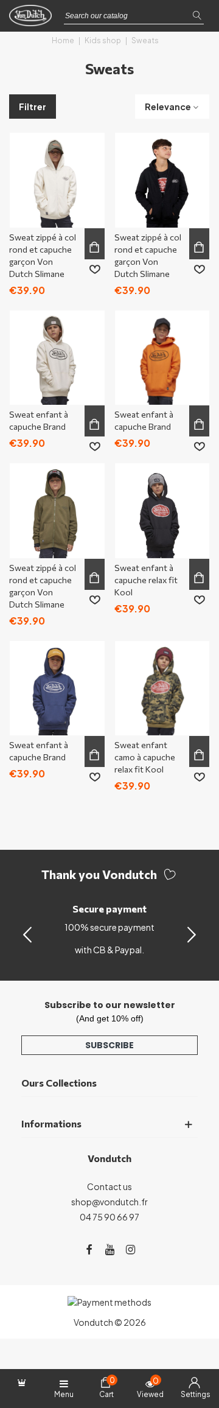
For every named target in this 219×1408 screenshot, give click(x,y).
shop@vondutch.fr (109, 1201)
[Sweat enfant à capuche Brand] (57, 357)
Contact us (109, 1186)
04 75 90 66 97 (109, 1216)
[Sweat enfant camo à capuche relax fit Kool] (162, 688)
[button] (191, 934)
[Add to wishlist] (95, 270)
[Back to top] (194, 1346)
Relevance (168, 106)
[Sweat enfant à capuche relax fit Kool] (162, 510)
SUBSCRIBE (109, 1045)
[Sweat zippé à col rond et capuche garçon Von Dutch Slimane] (57, 180)
